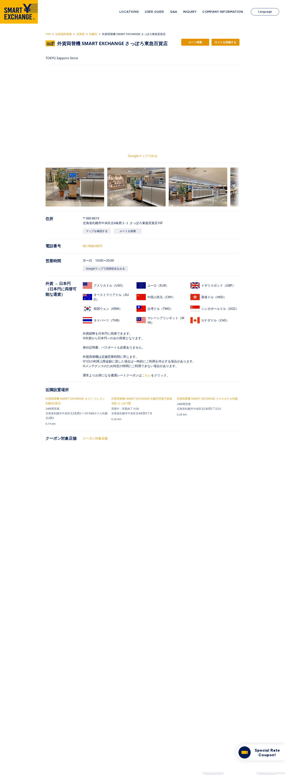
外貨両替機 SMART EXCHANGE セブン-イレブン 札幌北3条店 (75, 401)
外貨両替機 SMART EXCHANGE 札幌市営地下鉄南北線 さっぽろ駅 (141, 401)
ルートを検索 (128, 231)
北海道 (80, 34)
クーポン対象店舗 (95, 438)
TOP (48, 34)
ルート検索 (195, 42)
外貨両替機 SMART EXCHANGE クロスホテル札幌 (207, 398)
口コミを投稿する (225, 42)
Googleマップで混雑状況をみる (105, 268)
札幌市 (93, 34)
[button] (75, 187)
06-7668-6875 (92, 246)
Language (265, 11)
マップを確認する (97, 231)
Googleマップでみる (142, 156)
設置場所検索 (63, 34)
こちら (146, 375)
